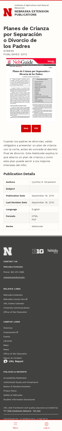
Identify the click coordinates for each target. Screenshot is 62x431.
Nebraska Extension (13, 295)
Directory (7, 328)
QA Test (37, 411)
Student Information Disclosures (19, 399)
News (6, 349)
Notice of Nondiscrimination (16, 386)
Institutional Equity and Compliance (20, 382)
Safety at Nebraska (12, 395)
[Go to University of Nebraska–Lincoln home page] (7, 12)
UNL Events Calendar (13, 303)
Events (6, 336)
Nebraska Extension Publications (32, 13)
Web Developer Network (19, 411)
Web (26, 128)
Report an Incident (12, 358)
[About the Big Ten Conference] (38, 251)
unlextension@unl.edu (14, 277)
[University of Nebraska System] (53, 251)
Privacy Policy (10, 391)
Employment (9, 332)
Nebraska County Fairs (14, 299)
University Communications (16, 308)
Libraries (7, 341)
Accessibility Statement (14, 378)
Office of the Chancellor (15, 312)
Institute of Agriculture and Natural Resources (32, 6)
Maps (6, 345)
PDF (36, 128)
